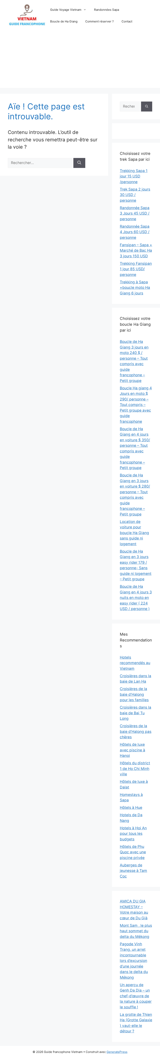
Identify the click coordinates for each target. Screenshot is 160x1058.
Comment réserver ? (99, 21)
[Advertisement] (80, 60)
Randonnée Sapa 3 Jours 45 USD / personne (134, 213)
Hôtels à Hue (131, 807)
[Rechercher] (79, 163)
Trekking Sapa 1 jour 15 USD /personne (134, 176)
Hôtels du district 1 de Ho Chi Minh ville (135, 768)
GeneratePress (117, 1052)
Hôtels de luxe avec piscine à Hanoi (132, 750)
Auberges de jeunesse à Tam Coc (133, 871)
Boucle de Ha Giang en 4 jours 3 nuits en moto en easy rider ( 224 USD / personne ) (136, 597)
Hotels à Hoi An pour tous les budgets (133, 833)
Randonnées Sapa (106, 10)
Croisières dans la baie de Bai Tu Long (135, 713)
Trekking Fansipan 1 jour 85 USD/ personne (136, 269)
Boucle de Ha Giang (63, 21)
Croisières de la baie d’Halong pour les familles (134, 694)
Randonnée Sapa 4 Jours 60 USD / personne (134, 232)
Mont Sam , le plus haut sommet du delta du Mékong (136, 931)
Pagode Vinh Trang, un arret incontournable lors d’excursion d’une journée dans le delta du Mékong (134, 961)
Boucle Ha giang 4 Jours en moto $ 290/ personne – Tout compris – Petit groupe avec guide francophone (136, 405)
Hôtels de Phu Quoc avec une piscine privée (133, 852)
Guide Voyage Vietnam (65, 10)
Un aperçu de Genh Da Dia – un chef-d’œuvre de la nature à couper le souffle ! (136, 996)
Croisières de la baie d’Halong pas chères (135, 731)
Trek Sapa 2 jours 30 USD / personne (135, 195)
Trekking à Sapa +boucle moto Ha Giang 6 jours (135, 287)
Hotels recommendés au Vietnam (135, 663)
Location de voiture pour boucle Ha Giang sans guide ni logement (134, 532)
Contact (127, 21)
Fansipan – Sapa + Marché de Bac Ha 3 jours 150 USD (136, 250)
